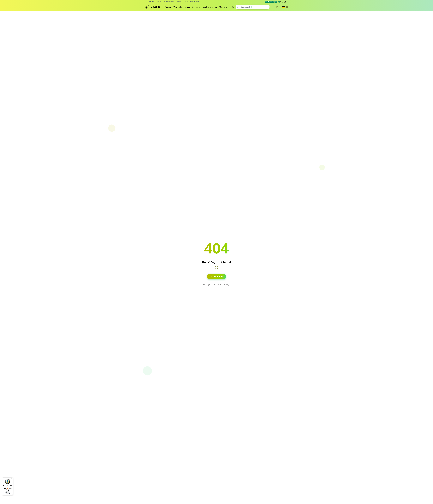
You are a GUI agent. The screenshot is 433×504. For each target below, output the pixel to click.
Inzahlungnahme (210, 7)
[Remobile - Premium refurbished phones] (153, 7)
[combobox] (252, 7)
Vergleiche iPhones (181, 7)
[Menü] (11, 478)
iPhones (167, 7)
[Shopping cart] (277, 7)
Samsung (196, 7)
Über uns (223, 7)
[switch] (7, 492)
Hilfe (232, 7)
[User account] (272, 7)
